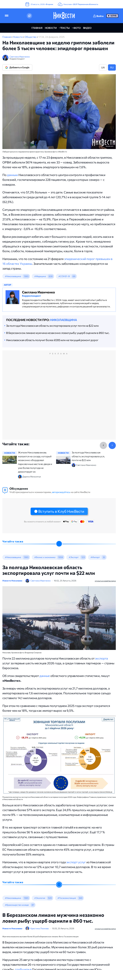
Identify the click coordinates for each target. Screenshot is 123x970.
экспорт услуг (76, 862)
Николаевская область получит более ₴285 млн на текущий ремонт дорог (52, 340)
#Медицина (40, 276)
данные (44, 676)
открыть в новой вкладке (105, 581)
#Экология (39, 898)
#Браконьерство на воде (17, 905)
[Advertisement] (59, 398)
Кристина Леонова (39, 928)
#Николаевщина (13, 276)
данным (12, 175)
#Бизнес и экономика (44, 557)
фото (77, 27)
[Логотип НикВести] (64, 16)
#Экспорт (73, 557)
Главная (6, 36)
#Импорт (95, 557)
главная (37, 27)
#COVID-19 (64, 276)
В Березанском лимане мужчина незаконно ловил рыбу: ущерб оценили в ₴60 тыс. (58, 332)
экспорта (101, 658)
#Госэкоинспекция (66, 898)
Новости (18, 36)
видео (87, 27)
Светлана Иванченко (20, 56)
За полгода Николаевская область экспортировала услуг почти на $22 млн (52, 325)
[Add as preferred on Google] (29, 15)
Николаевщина (63, 320)
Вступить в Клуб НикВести (61, 511)
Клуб (114, 15)
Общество (31, 36)
